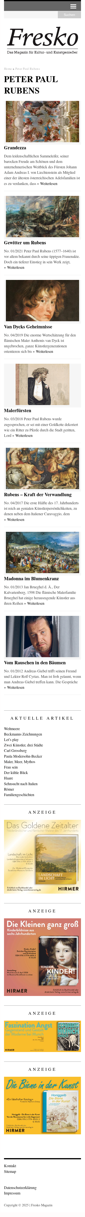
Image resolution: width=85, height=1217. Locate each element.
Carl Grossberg (15, 750)
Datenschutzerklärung (20, 1187)
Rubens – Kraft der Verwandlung (38, 494)
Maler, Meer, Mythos (19, 761)
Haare (8, 777)
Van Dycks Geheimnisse (28, 326)
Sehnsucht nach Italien (21, 783)
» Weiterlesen (47, 183)
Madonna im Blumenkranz (31, 578)
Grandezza (15, 147)
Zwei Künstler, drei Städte (23, 744)
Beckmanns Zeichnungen (23, 733)
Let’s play (11, 739)
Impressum (12, 1192)
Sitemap (10, 1171)
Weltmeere (12, 728)
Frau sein (11, 766)
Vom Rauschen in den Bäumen (35, 662)
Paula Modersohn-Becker (23, 756)
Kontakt (10, 1165)
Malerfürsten (17, 410)
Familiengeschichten (19, 794)
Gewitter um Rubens (25, 242)
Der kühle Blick (16, 772)
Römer (9, 789)
